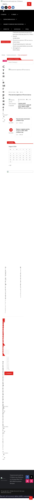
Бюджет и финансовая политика (13, 24)
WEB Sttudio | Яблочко (6, 492)
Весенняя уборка (20, 277)
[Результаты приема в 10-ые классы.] (20, 79)
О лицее (13, 14)
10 (10, 155)
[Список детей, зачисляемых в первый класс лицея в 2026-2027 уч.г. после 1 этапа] (12, 103)
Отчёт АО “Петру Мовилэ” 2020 (5, 283)
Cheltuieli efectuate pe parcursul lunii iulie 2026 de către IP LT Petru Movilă (23, 34)
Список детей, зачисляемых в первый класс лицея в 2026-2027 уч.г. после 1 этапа (24, 106)
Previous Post (5, 306)
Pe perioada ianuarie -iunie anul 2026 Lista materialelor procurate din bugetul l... (23, 46)
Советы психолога (5, 61)
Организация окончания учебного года (23, 119)
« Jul (10, 165)
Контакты (17, 29)
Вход (27, 29)
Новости (6, 29)
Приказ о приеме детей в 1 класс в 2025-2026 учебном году (23, 130)
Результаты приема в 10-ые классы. (23, 40)
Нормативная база (9, 19)
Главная (3, 14)
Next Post (20, 293)
